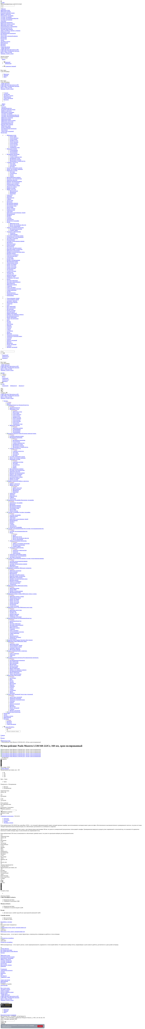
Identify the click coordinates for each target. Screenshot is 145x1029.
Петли (14, 535)
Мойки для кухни (17, 487)
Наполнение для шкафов (16, 502)
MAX (5, 77)
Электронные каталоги (7, 970)
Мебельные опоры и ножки (17, 596)
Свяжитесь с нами (5, 977)
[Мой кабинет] (1, 387)
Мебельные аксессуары (16, 610)
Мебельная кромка (14, 588)
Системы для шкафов (15, 515)
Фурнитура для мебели (6, 942)
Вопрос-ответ (4, 993)
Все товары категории (6, 950)
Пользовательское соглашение (8, 1015)
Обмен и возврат (5, 990)
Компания (3, 966)
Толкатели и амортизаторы (20, 550)
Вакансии (3, 973)
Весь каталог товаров (6, 965)
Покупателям (4, 985)
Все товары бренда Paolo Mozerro (9, 951)
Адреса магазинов (5, 980)
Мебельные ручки (17, 411)
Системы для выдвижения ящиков (18, 561)
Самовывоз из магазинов (7, 816)
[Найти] (2, 7)
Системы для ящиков (6, 962)
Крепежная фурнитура (15, 621)
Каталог (9, 403)
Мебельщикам (4, 981)
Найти (2, 1022)
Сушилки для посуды (18, 451)
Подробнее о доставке (6, 922)
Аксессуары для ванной (16, 697)
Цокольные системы (18, 462)
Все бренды (4, 975)
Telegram (6, 75)
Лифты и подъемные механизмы (21, 543)
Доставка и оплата (8, 822)
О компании (4, 969)
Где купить (6, 820)
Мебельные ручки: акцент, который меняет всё (13, 931)
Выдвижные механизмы (19, 440)
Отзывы (6, 821)
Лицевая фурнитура (15, 407)
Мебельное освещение (15, 570)
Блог (2, 974)
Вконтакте (6, 74)
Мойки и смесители (15, 483)
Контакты (9, 721)
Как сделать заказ (5, 988)
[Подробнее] (1, 936)
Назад (9, 402)
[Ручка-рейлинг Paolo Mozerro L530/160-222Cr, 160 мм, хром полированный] (21, 753)
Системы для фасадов (6, 961)
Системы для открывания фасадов (18, 531)
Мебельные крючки (18, 428)
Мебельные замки (14, 644)
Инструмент (13, 678)
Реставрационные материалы (17, 660)
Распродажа (4, 963)
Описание (6, 818)
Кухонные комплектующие (17, 436)
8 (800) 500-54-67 (5, 48)
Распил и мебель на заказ (7, 992)
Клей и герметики (14, 653)
